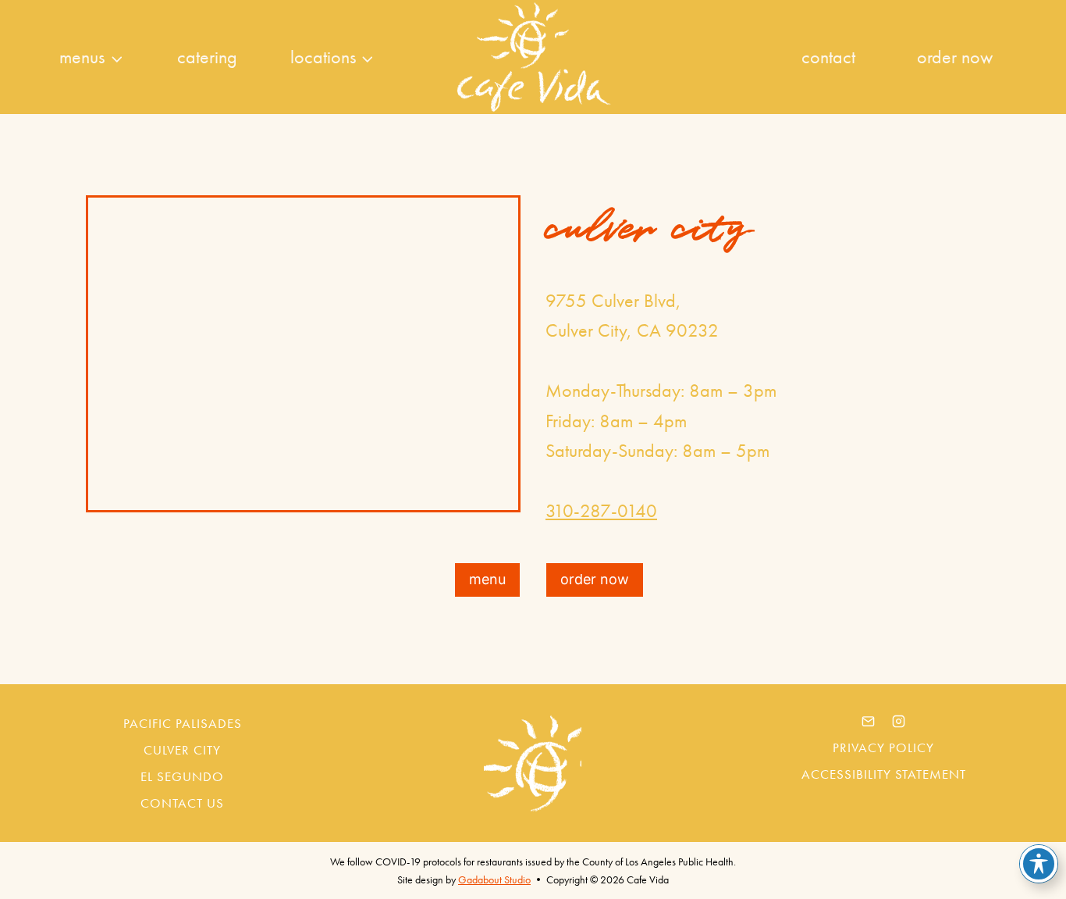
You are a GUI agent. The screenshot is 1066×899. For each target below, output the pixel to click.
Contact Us (182, 803)
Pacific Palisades (182, 723)
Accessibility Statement (883, 774)
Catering (207, 57)
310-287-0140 (601, 510)
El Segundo (182, 776)
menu (487, 579)
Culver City (182, 749)
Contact (828, 57)
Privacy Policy (883, 747)
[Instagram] (899, 721)
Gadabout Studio (494, 879)
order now (594, 579)
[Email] (868, 721)
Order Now (955, 57)
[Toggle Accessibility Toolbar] (1038, 864)
